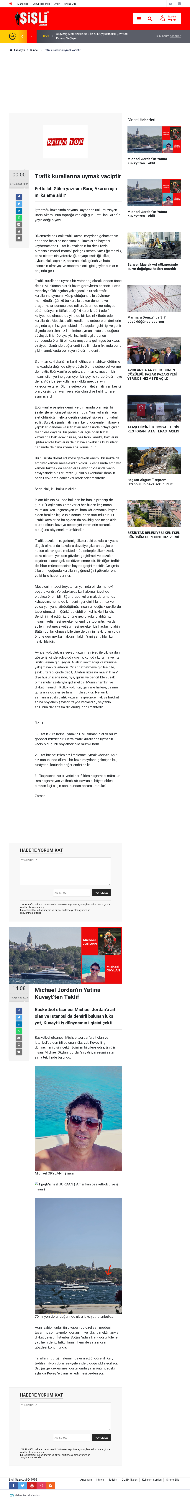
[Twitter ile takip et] (22, 1485)
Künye (100, 1479)
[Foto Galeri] (179, 3)
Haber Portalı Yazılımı (27, 1495)
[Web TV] (170, 3)
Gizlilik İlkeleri (129, 1479)
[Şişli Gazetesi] (31, 18)
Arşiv (57, 3)
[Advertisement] (95, 80)
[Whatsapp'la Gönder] (19, 218)
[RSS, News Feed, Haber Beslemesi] (50, 1485)
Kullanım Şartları (152, 1479)
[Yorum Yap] (19, 238)
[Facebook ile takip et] (13, 1485)
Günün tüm (168, 36)
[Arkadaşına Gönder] (19, 224)
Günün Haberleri (41, 3)
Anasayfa (86, 1479)
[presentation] (22, 36)
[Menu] (138, 18)
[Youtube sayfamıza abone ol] (32, 1485)
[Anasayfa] (11, 3)
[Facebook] (19, 197)
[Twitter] (19, 204)
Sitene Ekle (70, 3)
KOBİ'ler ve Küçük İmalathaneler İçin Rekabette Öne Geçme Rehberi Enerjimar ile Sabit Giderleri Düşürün (94, 36)
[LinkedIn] (19, 211)
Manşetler (22, 3)
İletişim (113, 1479)
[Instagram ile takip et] (41, 1485)
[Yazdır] (19, 231)
